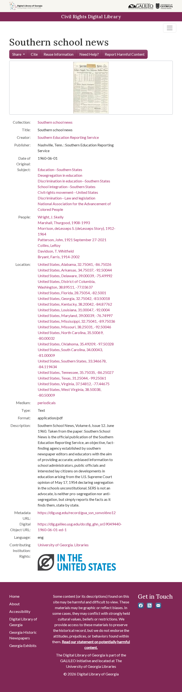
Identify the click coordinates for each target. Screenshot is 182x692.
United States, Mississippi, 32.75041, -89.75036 (76, 321)
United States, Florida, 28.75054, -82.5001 (72, 292)
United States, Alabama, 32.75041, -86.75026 (74, 264)
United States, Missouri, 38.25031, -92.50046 (74, 327)
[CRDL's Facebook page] (141, 605)
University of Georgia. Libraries (63, 545)
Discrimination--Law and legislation (66, 198)
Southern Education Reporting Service (68, 137)
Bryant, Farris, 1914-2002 (59, 256)
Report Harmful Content (125, 54)
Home (14, 596)
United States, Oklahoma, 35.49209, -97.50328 (76, 344)
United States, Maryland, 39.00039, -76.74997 (75, 315)
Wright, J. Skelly (51, 217)
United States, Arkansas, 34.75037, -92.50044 (75, 270)
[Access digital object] (91, 87)
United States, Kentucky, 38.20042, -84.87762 (75, 304)
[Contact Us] (158, 605)
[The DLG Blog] (149, 605)
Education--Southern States (60, 169)
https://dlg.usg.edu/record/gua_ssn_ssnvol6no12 (77, 512)
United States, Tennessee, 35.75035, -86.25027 (76, 372)
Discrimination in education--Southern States (74, 181)
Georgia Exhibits (22, 645)
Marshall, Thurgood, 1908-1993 (64, 222)
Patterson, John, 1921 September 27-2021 (72, 239)
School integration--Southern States (67, 186)
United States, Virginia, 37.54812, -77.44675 (73, 383)
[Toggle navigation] (169, 28)
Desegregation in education (60, 175)
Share (16, 54)
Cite (34, 54)
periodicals (47, 402)
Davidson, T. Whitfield (56, 251)
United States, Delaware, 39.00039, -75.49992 (75, 275)
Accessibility (19, 611)
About (14, 604)
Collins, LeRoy (49, 245)
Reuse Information (58, 54)
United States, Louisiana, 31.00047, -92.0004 (74, 310)
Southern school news (55, 122)
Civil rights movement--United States (68, 192)
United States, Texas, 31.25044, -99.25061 (72, 378)
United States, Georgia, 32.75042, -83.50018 (74, 298)
